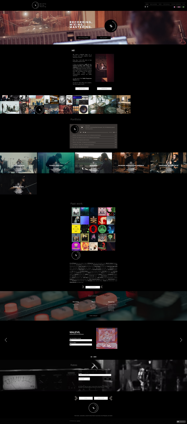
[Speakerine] (94, 356)
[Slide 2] (92, 356)
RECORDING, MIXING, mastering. (81, 24)
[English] (179, 7)
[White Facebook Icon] (147, 7)
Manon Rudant (92, 415)
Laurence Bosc (82, 415)
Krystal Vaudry (97, 415)
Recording (43, 3)
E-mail (80, 373)
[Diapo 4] (95, 356)
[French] (174, 7)
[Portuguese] (183, 7)
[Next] (181, 340)
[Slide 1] (91, 356)
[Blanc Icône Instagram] (145, 7)
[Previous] (6, 340)
